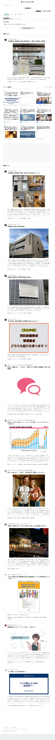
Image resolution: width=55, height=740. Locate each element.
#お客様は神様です (21, 617)
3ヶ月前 (18, 170)
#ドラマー (15, 81)
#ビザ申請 (24, 313)
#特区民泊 (40, 464)
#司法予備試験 (43, 617)
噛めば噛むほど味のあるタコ (12, 625)
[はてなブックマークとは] (11, 87)
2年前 (30, 523)
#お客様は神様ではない (40, 661)
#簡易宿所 (29, 81)
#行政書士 (9, 81)
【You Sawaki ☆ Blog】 (11, 39)
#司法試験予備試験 (35, 617)
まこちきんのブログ (11, 669)
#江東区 (29, 218)
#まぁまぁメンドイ (39, 705)
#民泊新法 (27, 517)
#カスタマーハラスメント (18, 661)
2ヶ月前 (18, 39)
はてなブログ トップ (8, 5)
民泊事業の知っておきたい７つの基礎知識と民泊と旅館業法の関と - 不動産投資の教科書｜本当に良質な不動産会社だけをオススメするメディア (44, 94)
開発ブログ (18, 729)
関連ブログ (21, 14)
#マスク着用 (10, 705)
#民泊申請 (24, 359)
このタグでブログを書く (46, 11)
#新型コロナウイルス (24, 705)
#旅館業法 (24, 81)
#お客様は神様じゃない (29, 661)
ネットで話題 (14, 14)
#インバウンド (14, 464)
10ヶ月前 (19, 275)
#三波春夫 (28, 617)
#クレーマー (10, 663)
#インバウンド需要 (34, 414)
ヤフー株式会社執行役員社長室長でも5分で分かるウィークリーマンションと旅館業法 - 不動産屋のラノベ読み (11, 94)
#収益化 (18, 517)
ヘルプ (13, 729)
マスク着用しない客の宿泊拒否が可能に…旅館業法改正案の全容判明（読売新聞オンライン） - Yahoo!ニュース (27, 128)
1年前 (18, 319)
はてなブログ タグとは (7, 729)
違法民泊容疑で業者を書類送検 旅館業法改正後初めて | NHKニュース (44, 128)
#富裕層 (22, 517)
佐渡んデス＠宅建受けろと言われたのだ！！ (15, 574)
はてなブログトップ (24, 729)
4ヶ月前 (18, 224)
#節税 (40, 414)
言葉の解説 (6, 14)
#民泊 (15, 414)
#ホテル (17, 568)
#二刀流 (19, 81)
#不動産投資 (10, 414)
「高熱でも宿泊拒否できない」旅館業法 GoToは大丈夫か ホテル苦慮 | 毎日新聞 (44, 111)
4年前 (17, 669)
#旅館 (8, 568)
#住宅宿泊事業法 (20, 414)
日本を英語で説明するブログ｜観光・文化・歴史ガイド (17, 523)
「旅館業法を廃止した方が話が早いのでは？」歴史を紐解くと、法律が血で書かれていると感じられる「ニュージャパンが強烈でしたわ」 (11, 111)
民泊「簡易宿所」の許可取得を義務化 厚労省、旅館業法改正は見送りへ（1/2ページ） (27, 111)
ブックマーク (7, 91)
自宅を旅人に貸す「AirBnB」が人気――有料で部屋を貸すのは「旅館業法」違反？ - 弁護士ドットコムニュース (11, 128)
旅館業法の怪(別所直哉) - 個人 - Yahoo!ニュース (27, 93)
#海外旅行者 (35, 464)
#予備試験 (9, 619)
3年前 (26, 574)
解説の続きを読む (27, 28)
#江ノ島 (34, 81)
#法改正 (14, 617)
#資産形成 (29, 464)
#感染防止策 (16, 705)
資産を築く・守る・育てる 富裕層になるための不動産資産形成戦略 (19, 365)
